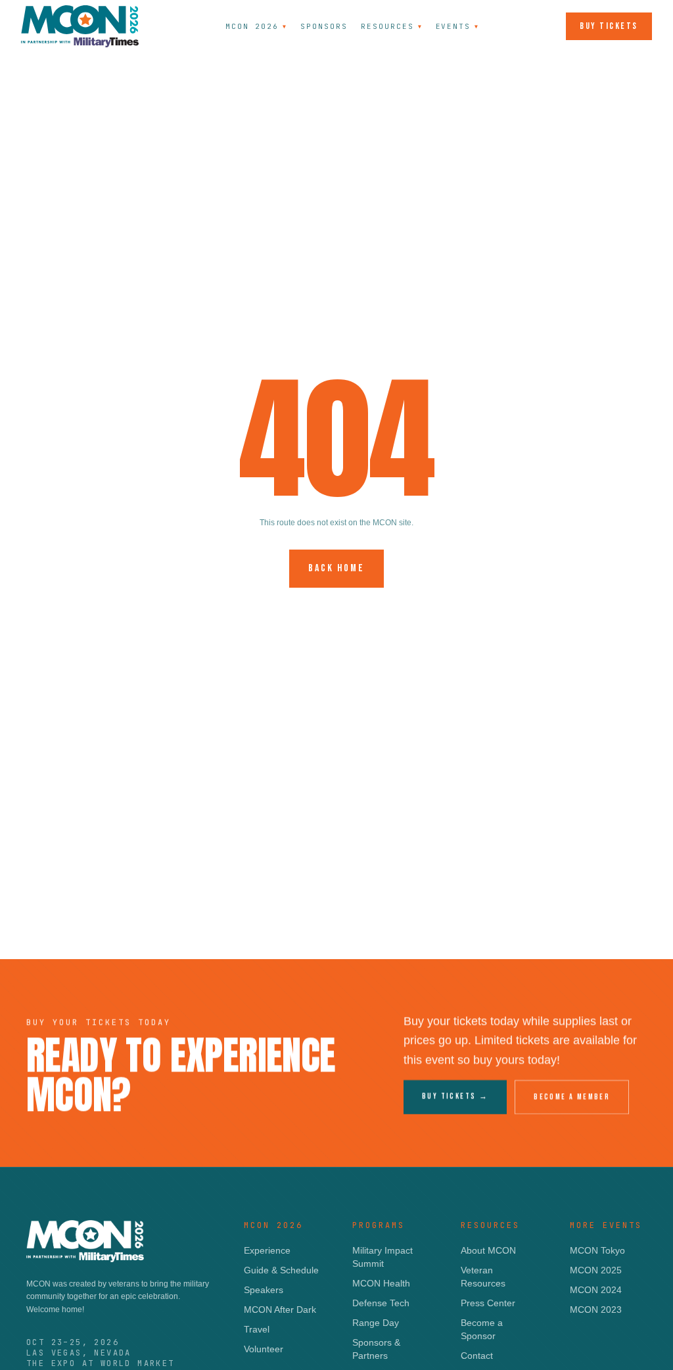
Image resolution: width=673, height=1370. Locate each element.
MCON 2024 (596, 1290)
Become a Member (572, 1097)
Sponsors (324, 26)
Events (458, 26)
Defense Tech (380, 1303)
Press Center (488, 1303)
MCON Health (381, 1283)
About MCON (488, 1250)
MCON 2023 (596, 1309)
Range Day (375, 1322)
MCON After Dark (280, 1309)
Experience (267, 1250)
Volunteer (263, 1349)
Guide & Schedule (281, 1270)
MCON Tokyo (597, 1250)
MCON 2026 (256, 26)
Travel (256, 1329)
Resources (392, 26)
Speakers (263, 1290)
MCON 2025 (596, 1270)
